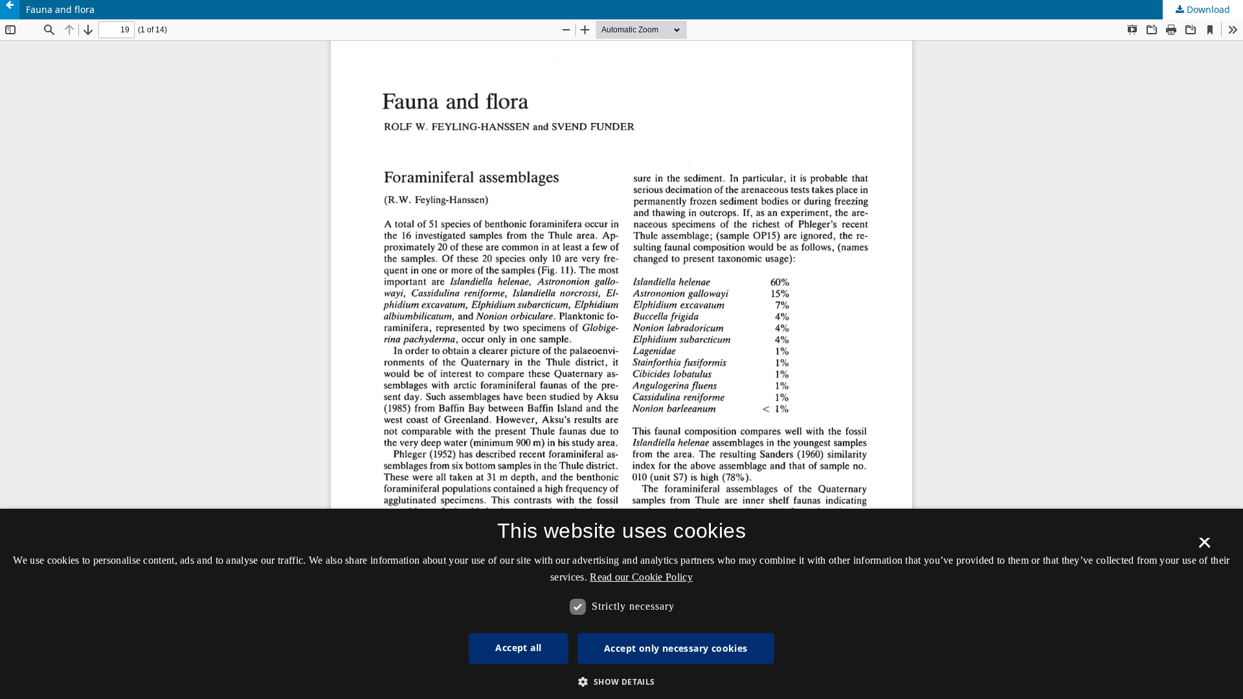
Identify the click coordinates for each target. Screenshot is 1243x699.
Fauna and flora (60, 9)
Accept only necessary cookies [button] (676, 648)
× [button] (1204, 547)
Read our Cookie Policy (641, 576)
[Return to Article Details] (9, 9)
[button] (621, 682)
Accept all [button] (518, 647)
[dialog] (621, 604)
